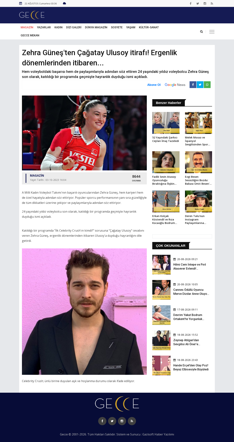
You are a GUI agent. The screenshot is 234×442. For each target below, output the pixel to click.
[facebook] (190, 3)
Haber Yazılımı (164, 434)
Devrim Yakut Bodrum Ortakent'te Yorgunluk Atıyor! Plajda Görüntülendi (191, 319)
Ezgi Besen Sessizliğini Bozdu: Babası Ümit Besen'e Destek (198, 180)
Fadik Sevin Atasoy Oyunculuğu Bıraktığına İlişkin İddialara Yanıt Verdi (165, 180)
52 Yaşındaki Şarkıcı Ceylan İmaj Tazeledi (165, 139)
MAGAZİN (27, 27)
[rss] (212, 3)
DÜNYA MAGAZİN (96, 27)
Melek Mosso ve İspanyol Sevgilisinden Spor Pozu (196, 141)
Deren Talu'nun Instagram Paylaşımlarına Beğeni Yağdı (195, 219)
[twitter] (198, 3)
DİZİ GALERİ (73, 27)
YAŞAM (130, 27)
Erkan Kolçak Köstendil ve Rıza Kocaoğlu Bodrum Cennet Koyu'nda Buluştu (163, 219)
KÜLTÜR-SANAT (149, 27)
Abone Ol (154, 85)
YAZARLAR (44, 27)
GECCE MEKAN (30, 35)
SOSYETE (116, 27)
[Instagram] (205, 3)
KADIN (58, 27)
